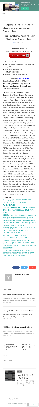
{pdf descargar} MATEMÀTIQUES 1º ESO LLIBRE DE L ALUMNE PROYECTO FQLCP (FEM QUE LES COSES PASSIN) (19, 245)
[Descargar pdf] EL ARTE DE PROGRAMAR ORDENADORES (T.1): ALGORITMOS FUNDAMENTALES (17, 202)
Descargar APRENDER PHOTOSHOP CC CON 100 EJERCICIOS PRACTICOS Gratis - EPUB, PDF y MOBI (19, 209)
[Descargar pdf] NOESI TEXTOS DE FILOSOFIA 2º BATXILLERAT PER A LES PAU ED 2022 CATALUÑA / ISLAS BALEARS (19, 230)
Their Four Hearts (23, 78)
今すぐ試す (25, 8)
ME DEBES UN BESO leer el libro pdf (14, 235)
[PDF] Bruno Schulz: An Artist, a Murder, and (18, 327)
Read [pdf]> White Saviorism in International (18, 311)
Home (3, 13)
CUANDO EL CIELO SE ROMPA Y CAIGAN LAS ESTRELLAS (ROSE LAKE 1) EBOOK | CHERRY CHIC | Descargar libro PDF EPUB (18, 252)
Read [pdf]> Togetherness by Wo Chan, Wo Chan (19, 294)
